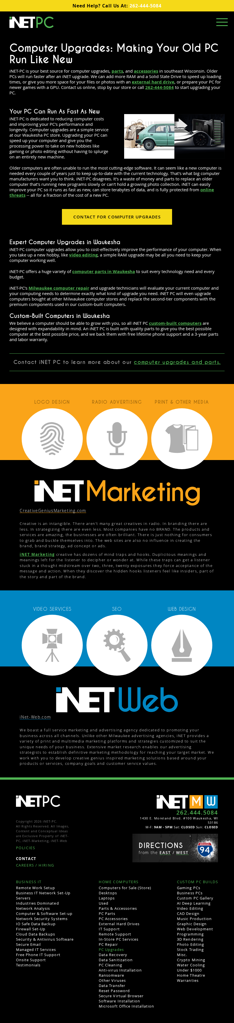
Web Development (195, 929)
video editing (83, 255)
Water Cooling (191, 965)
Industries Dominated (37, 903)
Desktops (108, 892)
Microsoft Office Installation (126, 1006)
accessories (146, 71)
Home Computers (119, 882)
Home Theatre (191, 975)
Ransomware (111, 975)
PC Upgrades (111, 949)
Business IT (29, 882)
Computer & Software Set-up (44, 913)
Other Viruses (112, 980)
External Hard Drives (119, 923)
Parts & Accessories (118, 908)
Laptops (107, 898)
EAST (165, 853)
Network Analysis (33, 908)
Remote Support (115, 934)
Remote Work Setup (35, 887)
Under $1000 (189, 970)
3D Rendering (190, 939)
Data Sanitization (116, 959)
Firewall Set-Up (31, 929)
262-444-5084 (117, 6)
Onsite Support (31, 959)
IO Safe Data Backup (36, 923)
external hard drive (153, 82)
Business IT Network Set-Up (43, 892)
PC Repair (108, 944)
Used (103, 903)
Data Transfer (112, 985)
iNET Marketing (37, 554)
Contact (26, 859)
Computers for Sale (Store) (125, 887)
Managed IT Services (36, 949)
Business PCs (189, 892)
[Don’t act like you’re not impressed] (117, 699)
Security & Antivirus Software (45, 939)
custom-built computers (175, 323)
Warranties (187, 980)
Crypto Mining (191, 959)
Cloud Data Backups (35, 934)
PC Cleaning (110, 965)
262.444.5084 (197, 812)
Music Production (194, 918)
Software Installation (119, 1001)
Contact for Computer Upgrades (117, 217)
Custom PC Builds (197, 882)
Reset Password (114, 990)
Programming (190, 934)
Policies (25, 848)
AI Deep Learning (194, 903)
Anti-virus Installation (120, 970)
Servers (23, 898)
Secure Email (28, 944)
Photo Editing (190, 944)
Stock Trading (190, 949)
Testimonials (28, 965)
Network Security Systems (42, 918)
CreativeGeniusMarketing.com (53, 511)
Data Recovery (113, 954)
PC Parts (107, 913)
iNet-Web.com (35, 717)
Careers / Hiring (35, 865)
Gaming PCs (188, 887)
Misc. (182, 954)
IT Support (109, 929)
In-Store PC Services (118, 939)
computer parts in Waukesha (103, 271)
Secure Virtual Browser (121, 995)
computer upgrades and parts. (177, 362)
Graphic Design (192, 923)
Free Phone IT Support (38, 954)
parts (117, 71)
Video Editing (190, 908)
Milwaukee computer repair (59, 288)
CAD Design (188, 913)
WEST (182, 853)
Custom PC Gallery (195, 898)
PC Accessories (113, 918)
